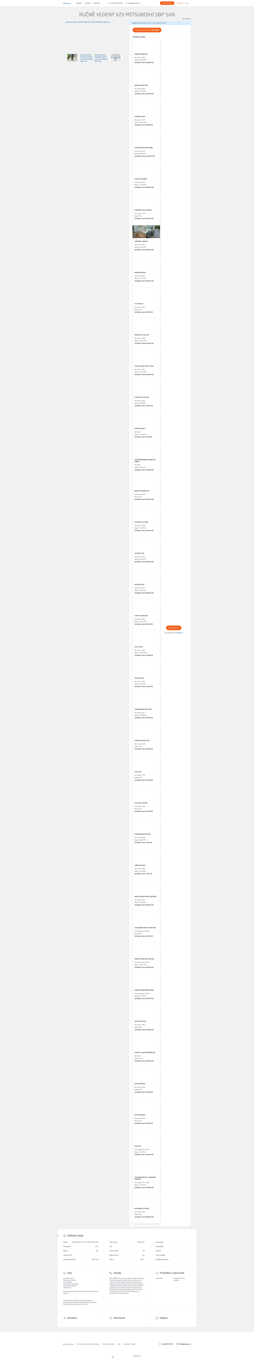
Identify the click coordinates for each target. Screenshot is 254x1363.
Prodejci (87, 3)
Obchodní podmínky (108, 1344)
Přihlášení (179, 3)
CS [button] (186, 3)
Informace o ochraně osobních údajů (88, 1344)
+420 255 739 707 (116, 3)
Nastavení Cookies (129, 1344)
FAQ (119, 1344)
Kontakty (96, 3)
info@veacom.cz (134, 3)
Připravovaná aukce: (147, 30)
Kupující (79, 3)
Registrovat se (167, 3)
